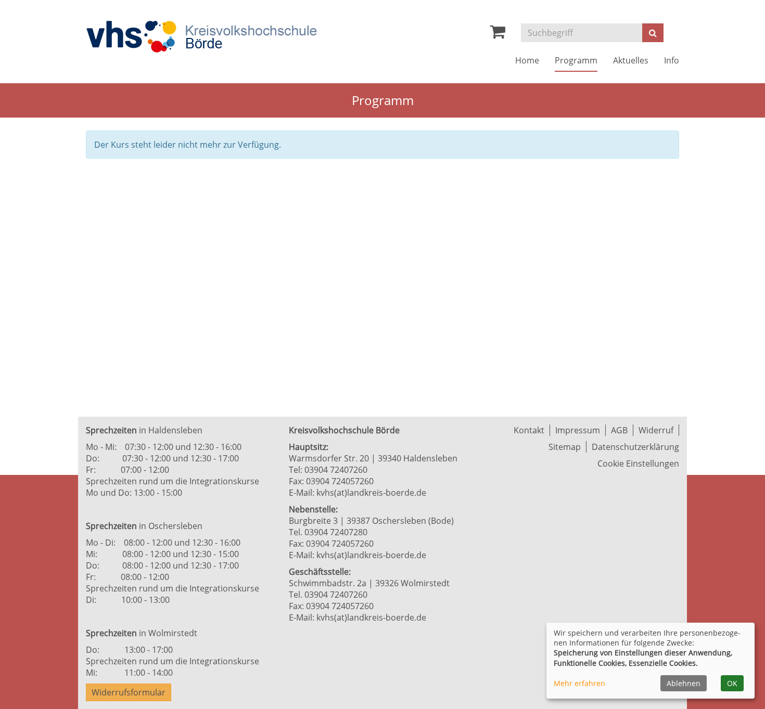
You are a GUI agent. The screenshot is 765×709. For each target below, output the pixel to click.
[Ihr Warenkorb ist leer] (497, 34)
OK (732, 683)
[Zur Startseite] (201, 37)
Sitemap (565, 447)
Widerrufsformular (128, 692)
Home (527, 60)
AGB (619, 430)
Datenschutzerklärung (635, 447)
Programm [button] (576, 60)
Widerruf (656, 430)
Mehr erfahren (579, 683)
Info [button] (671, 60)
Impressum (577, 430)
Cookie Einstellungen (638, 463)
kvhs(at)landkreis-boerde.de (371, 492)
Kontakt (529, 430)
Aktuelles (630, 60)
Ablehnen (683, 683)
